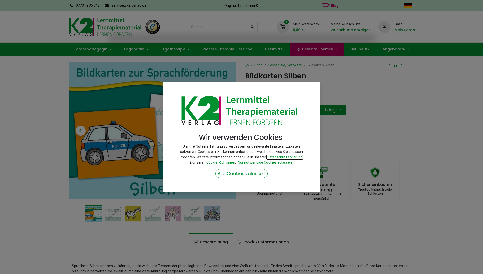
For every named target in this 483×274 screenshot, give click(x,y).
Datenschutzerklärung (285, 157)
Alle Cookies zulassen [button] (241, 173)
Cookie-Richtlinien (220, 162)
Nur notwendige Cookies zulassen (265, 162)
